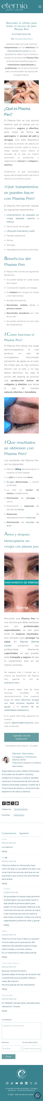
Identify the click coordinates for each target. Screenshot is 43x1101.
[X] (31, 1083)
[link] (4, 803)
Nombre (5, 1042)
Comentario (7, 1020)
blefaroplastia (19, 815)
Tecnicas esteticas (20, 809)
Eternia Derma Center (18, 51)
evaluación (9, 683)
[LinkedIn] (26, 1083)
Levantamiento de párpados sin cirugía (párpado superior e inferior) (23, 218)
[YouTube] (17, 1083)
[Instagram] (7, 1083)
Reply (4, 851)
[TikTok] (12, 1083)
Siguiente (24, 833)
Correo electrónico (30, 1042)
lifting (18, 469)
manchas (30, 518)
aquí (17, 683)
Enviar (8, 1057)
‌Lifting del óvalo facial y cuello (21, 231)
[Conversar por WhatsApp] (37, 1095)
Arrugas (11, 482)
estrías (21, 509)
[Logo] (14, 6)
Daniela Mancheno (24, 39)
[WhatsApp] (36, 1083)
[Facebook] (21, 1083)
